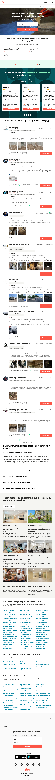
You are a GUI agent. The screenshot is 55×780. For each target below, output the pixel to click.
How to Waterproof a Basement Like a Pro (39, 558)
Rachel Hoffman (32, 525)
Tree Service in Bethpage (9, 693)
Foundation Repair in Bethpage (10, 662)
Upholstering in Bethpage (42, 698)
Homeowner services (7, 715)
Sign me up (27, 746)
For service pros (6, 719)
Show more (49, 171)
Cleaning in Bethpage (8, 686)
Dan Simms (30, 555)
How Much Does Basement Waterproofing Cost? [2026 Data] (12, 558)
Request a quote (11, 108)
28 (35, 440)
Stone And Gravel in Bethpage (43, 705)
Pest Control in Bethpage (9, 703)
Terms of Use (24, 773)
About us (5, 726)
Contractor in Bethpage (41, 700)
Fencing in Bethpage (8, 705)
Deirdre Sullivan (32, 583)
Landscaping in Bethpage (26, 693)
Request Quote (46, 153)
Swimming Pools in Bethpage (10, 698)
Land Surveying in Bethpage (43, 695)
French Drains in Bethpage (9, 668)
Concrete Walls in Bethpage (43, 664)
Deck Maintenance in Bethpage (27, 707)
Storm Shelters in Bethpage (42, 662)
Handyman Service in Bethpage (27, 695)
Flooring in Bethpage (41, 703)
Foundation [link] (5, 6)
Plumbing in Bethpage (8, 684)
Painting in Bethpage (25, 709)
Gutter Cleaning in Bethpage (43, 693)
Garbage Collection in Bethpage (27, 690)
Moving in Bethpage (41, 686)
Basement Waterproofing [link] (27, 6)
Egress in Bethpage (40, 666)
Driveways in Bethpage (25, 688)
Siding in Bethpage (40, 684)
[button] (13, 146)
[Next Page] (38, 440)
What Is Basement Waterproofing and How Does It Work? (14, 587)
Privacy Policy (31, 773)
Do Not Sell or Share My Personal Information (27, 777)
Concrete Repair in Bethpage (26, 666)
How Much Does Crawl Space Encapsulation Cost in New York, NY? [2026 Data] (39, 529)
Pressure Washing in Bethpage (27, 698)
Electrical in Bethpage (8, 700)
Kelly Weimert (6, 525)
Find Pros (27, 29)
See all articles (8, 506)
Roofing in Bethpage (8, 695)
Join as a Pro (45, 2)
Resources (5, 722)
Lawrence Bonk (7, 555)
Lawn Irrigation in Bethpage (26, 700)
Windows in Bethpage (41, 707)
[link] (4, 105)
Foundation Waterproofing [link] (14, 6)
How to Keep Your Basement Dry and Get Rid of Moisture (39, 587)
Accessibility (27, 775)
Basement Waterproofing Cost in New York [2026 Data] (14, 528)
